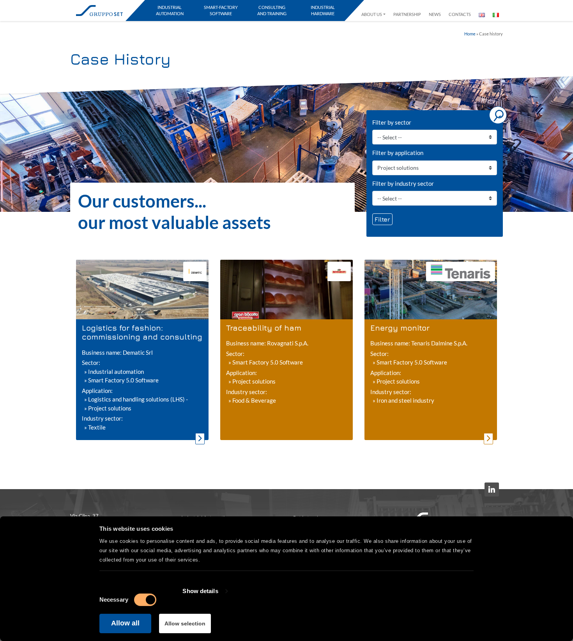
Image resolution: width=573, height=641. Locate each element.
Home (470, 34)
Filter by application (397, 152)
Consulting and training (271, 10)
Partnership (407, 14)
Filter (382, 219)
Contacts (460, 14)
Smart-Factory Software (221, 10)
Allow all (125, 623)
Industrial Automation (170, 10)
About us (371, 14)
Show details (200, 591)
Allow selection (184, 623)
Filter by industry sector (403, 183)
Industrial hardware (323, 10)
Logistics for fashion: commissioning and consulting (142, 332)
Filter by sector (391, 122)
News (435, 14)
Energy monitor (400, 327)
